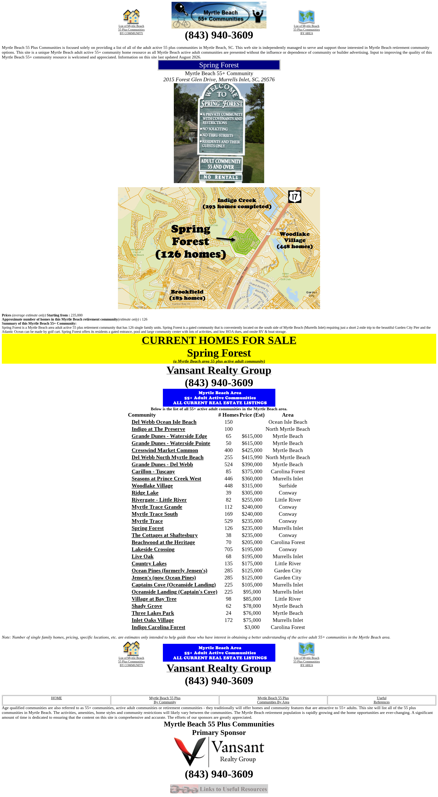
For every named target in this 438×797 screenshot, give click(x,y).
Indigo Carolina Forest (158, 627)
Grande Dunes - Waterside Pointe (171, 443)
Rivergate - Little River (159, 500)
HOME (56, 698)
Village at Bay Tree (154, 599)
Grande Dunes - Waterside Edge (169, 436)
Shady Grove (147, 606)
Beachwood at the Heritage (163, 542)
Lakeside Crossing (153, 549)
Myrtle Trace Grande (157, 507)
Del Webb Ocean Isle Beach (164, 422)
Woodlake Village (152, 486)
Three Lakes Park (153, 613)
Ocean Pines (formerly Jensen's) (169, 570)
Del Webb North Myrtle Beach (167, 457)
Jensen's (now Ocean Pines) (164, 578)
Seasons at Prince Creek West (166, 478)
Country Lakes (149, 563)
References (382, 702)
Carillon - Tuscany (153, 471)
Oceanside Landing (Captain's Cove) (174, 592)
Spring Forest (148, 528)
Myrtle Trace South (155, 514)
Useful (381, 698)
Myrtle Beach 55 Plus (164, 698)
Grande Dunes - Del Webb (162, 464)
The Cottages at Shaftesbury (165, 535)
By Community (165, 702)
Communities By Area (273, 702)
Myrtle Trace (147, 521)
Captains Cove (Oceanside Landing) (174, 585)
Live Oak (143, 556)
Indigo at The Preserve (158, 429)
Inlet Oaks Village (153, 620)
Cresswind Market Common (165, 450)
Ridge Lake (145, 493)
